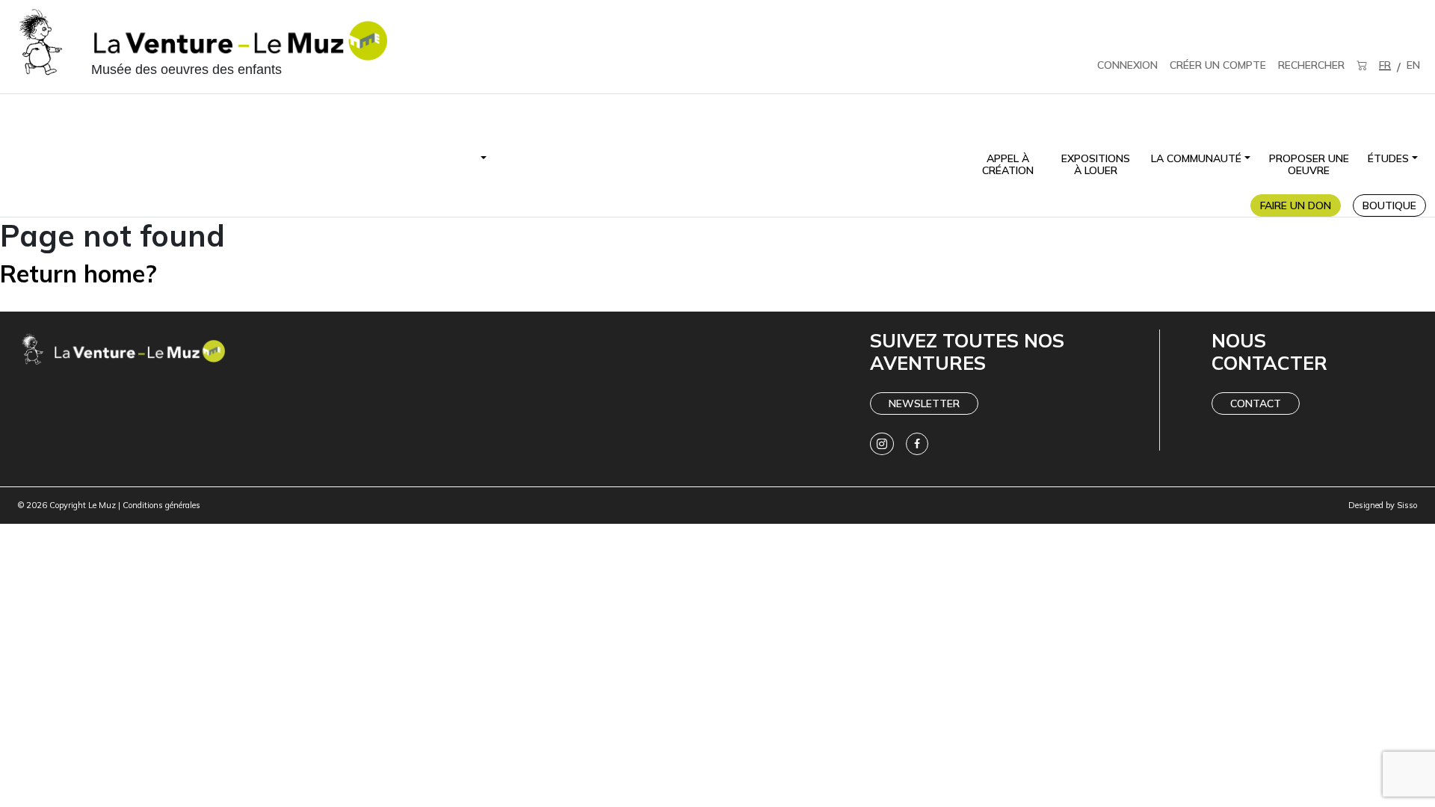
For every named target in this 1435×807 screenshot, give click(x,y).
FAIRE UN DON (1295, 205)
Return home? (78, 273)
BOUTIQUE (1389, 205)
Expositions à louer (1095, 164)
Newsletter (924, 403)
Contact (1255, 403)
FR (1385, 65)
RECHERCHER (1311, 65)
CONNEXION (1127, 65)
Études (1388, 158)
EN (1413, 65)
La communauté (1196, 158)
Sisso (1407, 505)
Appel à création (1008, 164)
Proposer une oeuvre (1309, 164)
